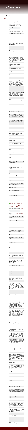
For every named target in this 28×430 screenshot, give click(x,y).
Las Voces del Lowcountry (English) (6, 18)
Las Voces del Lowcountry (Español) (6, 21)
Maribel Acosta (21, 208)
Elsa (5, 23)
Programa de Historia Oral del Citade (16, 213)
